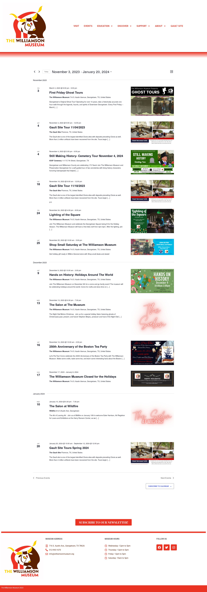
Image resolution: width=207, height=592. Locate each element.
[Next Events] (39, 71)
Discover (123, 26)
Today (46, 72)
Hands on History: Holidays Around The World (81, 275)
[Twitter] (167, 547)
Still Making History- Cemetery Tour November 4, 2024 (86, 156)
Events (88, 26)
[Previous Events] (34, 71)
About (158, 26)
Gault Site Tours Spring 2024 (69, 448)
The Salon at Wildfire (63, 406)
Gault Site (177, 26)
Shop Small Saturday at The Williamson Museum (82, 245)
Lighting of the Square (64, 215)
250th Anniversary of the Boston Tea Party (78, 346)
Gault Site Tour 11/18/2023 (67, 186)
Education (103, 26)
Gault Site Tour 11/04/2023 (67, 127)
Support (142, 26)
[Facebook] (159, 547)
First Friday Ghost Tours (66, 92)
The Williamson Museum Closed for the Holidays (82, 376)
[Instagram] (174, 547)
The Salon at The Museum (67, 305)
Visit (76, 26)
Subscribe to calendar (158, 486)
